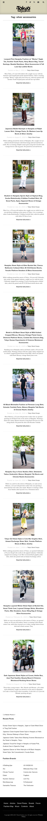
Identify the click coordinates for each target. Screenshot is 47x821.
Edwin (5, 775)
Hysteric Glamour (8, 779)
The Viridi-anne (28, 785)
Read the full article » (23, 83)
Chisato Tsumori (8, 772)
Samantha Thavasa (9, 785)
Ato (4, 769)
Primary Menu (7, 801)
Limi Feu (26, 779)
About (31, 806)
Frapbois (26, 775)
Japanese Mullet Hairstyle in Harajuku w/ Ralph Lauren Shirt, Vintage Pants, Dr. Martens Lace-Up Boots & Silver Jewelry (24, 131)
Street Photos (22, 803)
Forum (38, 803)
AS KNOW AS (28, 765)
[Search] (43, 2)
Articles (12, 803)
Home (6, 803)
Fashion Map (8, 806)
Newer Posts (9, 714)
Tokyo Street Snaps (33, 70)
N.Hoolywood (28, 782)
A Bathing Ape (7, 765)
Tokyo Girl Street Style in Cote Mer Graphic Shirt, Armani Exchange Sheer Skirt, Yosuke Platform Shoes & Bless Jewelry (23, 541)
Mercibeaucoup (8, 782)
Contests (24, 806)
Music (17, 806)
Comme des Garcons (31, 772)
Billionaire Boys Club (30, 769)
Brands (31, 803)
